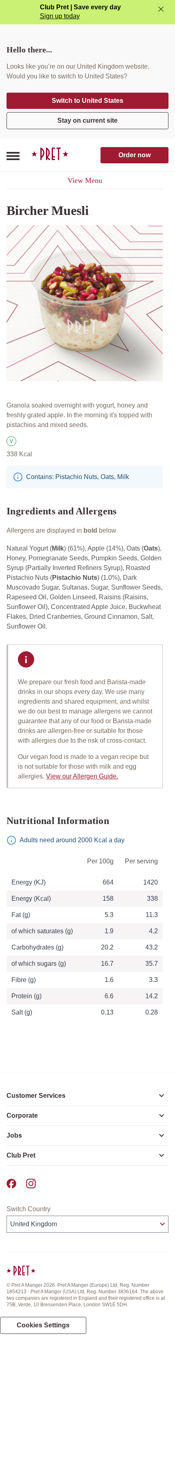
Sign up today (60, 16)
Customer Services (36, 1095)
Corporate (22, 1115)
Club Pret (21, 1155)
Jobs (14, 1135)
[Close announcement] (161, 9)
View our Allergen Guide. (82, 776)
